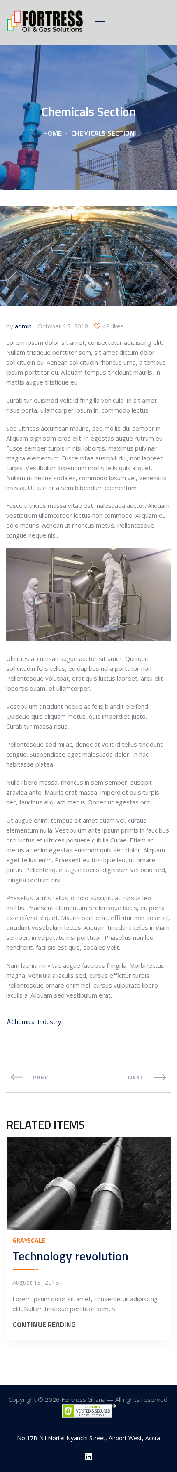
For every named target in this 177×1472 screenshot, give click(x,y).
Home (52, 133)
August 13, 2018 (35, 1282)
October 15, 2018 (62, 326)
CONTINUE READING (44, 1324)
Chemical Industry (36, 1021)
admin (23, 326)
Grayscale (28, 1240)
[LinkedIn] (89, 1456)
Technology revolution (70, 1255)
